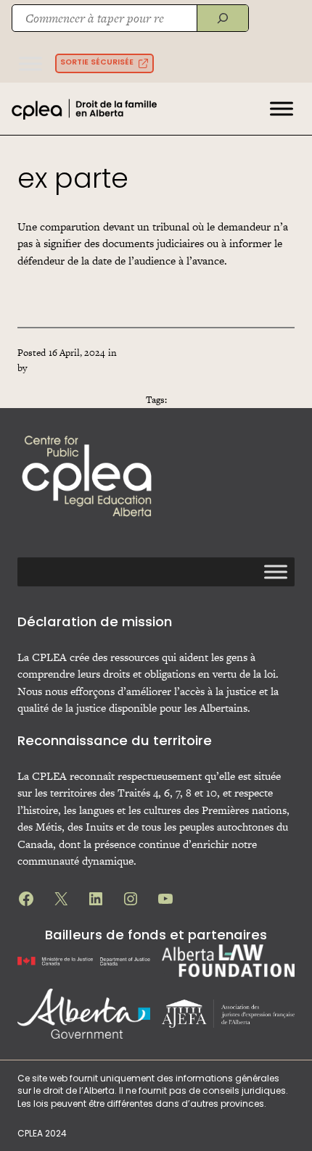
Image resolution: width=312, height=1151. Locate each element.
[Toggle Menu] (30, 63)
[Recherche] (222, 18)
